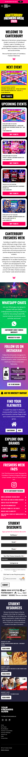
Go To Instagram (14, 384)
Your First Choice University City (14, 556)
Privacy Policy (4, 738)
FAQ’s (2, 736)
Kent (19, 430)
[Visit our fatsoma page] (9, 720)
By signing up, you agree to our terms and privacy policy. (15, 570)
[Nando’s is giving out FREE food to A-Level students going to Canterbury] (14, 658)
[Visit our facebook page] (2, 720)
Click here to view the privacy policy (14, 574)
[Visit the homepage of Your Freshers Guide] (6, 6)
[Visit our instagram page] (6, 720)
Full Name (14, 535)
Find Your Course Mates (6, 730)
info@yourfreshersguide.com (9, 716)
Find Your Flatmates (5, 732)
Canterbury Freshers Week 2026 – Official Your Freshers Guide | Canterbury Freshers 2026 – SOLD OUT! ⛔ (14, 127)
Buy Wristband (4, 729)
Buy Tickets (7, 96)
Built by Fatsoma (5, 750)
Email (14, 542)
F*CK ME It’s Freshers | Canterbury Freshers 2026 (13, 157)
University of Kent (14, 337)
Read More (6, 648)
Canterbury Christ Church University (14, 331)
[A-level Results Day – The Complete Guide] (14, 683)
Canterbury (11, 430)
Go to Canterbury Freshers (14, 491)
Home (2, 725)
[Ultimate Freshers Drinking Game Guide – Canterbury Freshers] (14, 633)
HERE (20, 1)
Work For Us (4, 734)
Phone (14, 549)
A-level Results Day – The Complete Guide (10, 694)
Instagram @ (14, 563)
